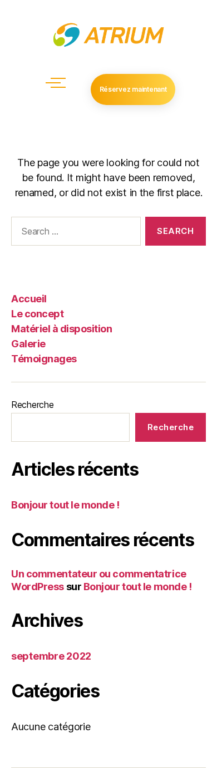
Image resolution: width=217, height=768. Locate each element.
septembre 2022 (51, 656)
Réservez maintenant (133, 89)
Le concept (37, 314)
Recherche (32, 404)
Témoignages (44, 359)
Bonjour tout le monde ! (65, 505)
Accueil (29, 299)
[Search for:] (74, 233)
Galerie (28, 344)
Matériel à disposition (61, 329)
